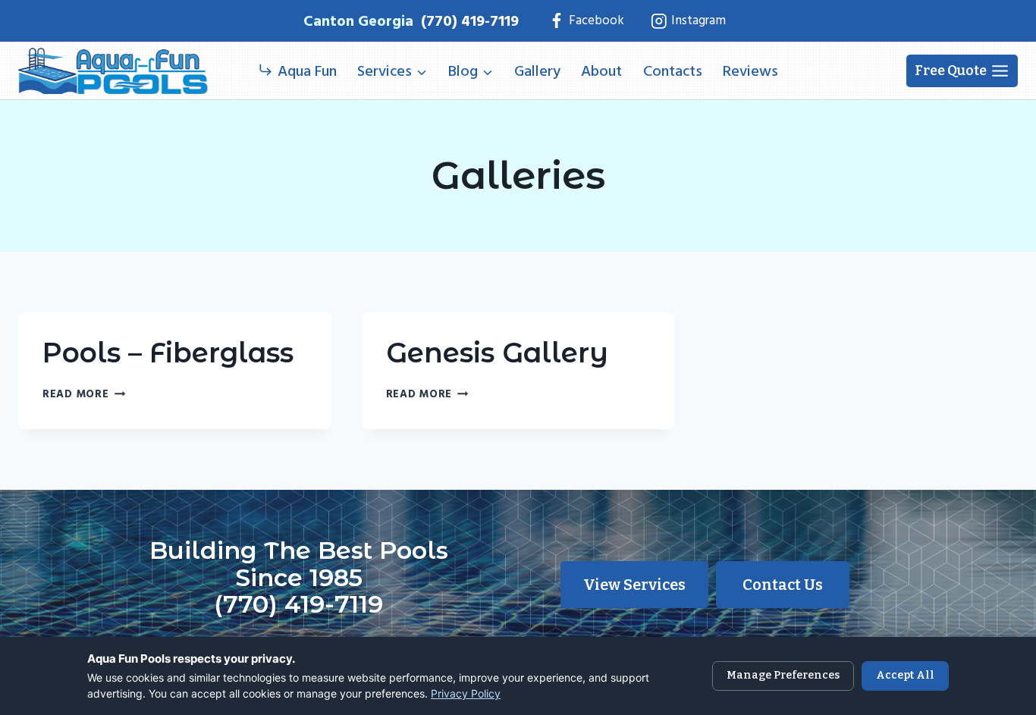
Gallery (537, 71)
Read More (83, 394)
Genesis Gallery (497, 352)
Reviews (750, 71)
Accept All (905, 675)
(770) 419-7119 (470, 21)
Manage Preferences (783, 675)
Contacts (672, 71)
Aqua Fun (307, 71)
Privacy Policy (466, 693)
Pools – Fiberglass (168, 352)
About (601, 71)
